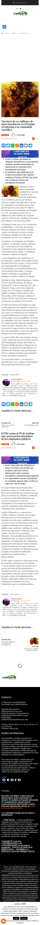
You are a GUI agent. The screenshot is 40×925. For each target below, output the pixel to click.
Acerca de (5, 374)
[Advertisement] (20, 62)
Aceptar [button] (16, 918)
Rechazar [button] (23, 918)
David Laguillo (21, 135)
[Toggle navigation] (4, 27)
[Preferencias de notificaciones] (3, 921)
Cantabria (14, 33)
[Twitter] (20, 8)
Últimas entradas (14, 374)
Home (6, 33)
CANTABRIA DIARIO (25, 381)
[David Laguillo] (6, 382)
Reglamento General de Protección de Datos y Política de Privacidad (20, 922)
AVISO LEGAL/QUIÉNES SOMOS (18, 807)
